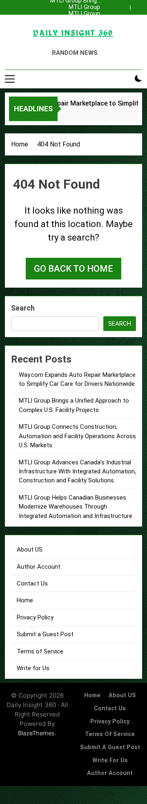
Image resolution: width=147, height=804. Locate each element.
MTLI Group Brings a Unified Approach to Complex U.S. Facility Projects (74, 27)
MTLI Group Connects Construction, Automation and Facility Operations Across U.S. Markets (75, 7)
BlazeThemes (36, 733)
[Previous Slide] (126, 5)
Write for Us (33, 668)
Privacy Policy (35, 617)
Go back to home (73, 268)
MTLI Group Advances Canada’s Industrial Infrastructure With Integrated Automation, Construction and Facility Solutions (74, 14)
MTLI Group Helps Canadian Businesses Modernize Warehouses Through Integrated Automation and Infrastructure (75, 507)
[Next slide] (138, 5)
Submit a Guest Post (45, 634)
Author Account (38, 566)
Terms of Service (40, 651)
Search (23, 308)
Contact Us (32, 583)
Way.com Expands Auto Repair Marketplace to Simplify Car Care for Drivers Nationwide (75, 20)
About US (29, 549)
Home (25, 600)
